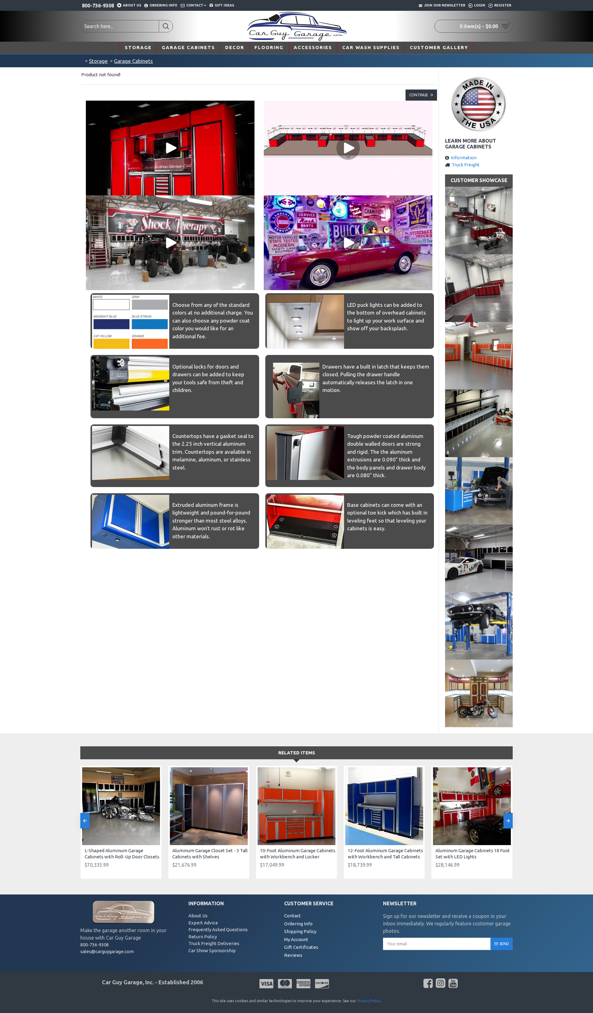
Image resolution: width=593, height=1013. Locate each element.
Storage (98, 61)
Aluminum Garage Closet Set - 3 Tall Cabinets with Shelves (210, 853)
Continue (418, 95)
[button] (85, 820)
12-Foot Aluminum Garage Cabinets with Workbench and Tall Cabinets (385, 853)
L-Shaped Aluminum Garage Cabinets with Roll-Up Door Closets (122, 853)
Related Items (296, 752)
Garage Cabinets (133, 61)
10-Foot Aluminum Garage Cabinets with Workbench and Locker (297, 853)
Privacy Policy (369, 1001)
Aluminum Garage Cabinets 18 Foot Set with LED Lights (472, 853)
